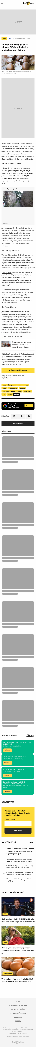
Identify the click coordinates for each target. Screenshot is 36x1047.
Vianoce (19, 391)
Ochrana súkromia (18, 1013)
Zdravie (10, 394)
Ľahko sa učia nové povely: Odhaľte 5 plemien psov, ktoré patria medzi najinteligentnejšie (20, 851)
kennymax (15, 1036)
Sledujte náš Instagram (19, 370)
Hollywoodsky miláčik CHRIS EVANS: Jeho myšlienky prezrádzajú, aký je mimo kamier (18, 920)
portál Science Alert (17, 228)
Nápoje (4, 388)
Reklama (18, 1017)
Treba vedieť (6, 391)
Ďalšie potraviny (12, 385)
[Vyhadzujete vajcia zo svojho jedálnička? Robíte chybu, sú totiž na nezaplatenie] (18, 966)
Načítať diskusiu (18, 423)
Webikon (26, 1036)
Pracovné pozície (9, 736)
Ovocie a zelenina (13, 388)
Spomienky (22, 388)
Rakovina (16, 394)
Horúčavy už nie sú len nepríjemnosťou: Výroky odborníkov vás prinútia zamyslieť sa (18, 950)
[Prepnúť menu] (3, 3)
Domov (18, 1021)
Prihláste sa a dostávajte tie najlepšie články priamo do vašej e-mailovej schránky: (17, 813)
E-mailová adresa (9, 819)
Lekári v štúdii (7, 272)
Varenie (13, 391)
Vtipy (4, 394)
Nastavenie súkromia (18, 1005)
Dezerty (20, 385)
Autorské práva (18, 1009)
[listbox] (28, 842)
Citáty (4, 38)
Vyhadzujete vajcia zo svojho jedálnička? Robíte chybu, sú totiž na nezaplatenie (17, 980)
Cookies (18, 1001)
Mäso (26, 385)
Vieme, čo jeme (27, 391)
